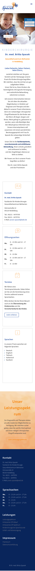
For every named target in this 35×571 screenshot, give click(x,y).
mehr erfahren (8, 36)
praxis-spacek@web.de (18, 220)
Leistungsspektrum (9, 520)
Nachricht (29, 25)
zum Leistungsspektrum (17, 439)
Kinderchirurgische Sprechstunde (14, 528)
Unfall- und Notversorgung (12, 531)
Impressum (6, 542)
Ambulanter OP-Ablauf (10, 522)
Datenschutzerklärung (10, 545)
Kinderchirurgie (29, 22)
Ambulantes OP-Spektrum (11, 525)
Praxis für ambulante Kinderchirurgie (16, 31)
